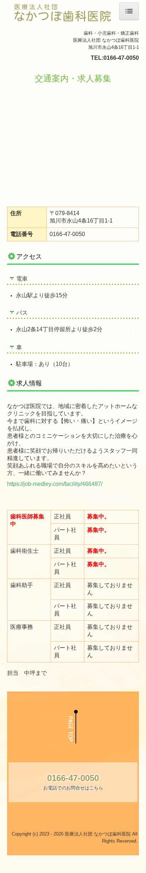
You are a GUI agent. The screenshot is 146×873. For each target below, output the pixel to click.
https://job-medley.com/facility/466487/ (54, 484)
